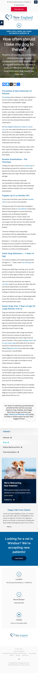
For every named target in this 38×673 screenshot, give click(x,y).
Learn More (19, 558)
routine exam (28, 166)
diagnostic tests (12, 348)
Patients (6, 437)
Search (12, 655)
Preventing (6, 97)
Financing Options (10, 452)
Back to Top (25, 655)
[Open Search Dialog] (19, 25)
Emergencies (19, 9)
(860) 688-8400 (19, 5)
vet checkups (26, 262)
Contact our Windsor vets (18, 414)
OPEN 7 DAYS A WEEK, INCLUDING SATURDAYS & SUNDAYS (18, 32)
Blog (5, 442)
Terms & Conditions (19, 651)
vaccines (5, 284)
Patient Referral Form (11, 447)
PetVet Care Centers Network (22, 665)
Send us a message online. (19, 623)
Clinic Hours (19, 649)
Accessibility (32, 653)
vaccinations (22, 209)
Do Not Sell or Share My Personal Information (14, 653)
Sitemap (18, 655)
